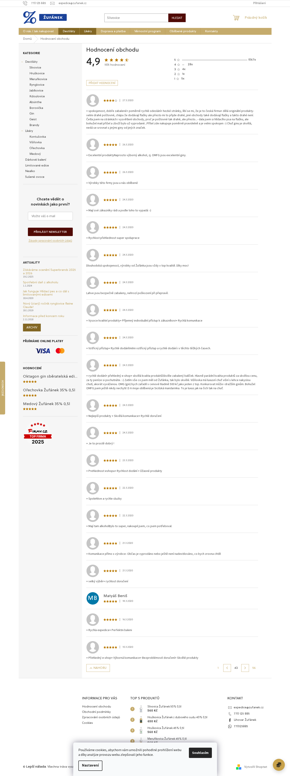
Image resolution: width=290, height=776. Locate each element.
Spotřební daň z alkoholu (40, 282)
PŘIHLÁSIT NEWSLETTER (50, 232)
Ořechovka (37, 148)
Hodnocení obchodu (96, 706)
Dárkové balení (35, 159)
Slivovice (35, 67)
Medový (35, 154)
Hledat (177, 18)
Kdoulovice (37, 96)
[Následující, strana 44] (245, 668)
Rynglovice (36, 84)
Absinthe (35, 102)
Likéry (29, 131)
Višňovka (35, 142)
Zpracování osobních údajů (101, 717)
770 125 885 (242, 713)
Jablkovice (36, 90)
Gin (31, 113)
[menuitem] (38, 31)
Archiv (31, 327)
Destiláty (31, 61)
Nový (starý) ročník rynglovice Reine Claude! (48, 305)
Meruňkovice (38, 79)
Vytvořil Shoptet (255, 766)
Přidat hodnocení (102, 83)
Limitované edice (37, 165)
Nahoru (99, 667)
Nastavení (90, 765)
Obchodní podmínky (96, 711)
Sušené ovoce (34, 176)
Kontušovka (37, 136)
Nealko (30, 171)
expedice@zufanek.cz (249, 707)
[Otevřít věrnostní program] (279, 765)
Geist (33, 119)
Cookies (87, 722)
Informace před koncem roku (43, 316)
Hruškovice (37, 73)
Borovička (36, 108)
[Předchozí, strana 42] (227, 668)
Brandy (34, 125)
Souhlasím (200, 752)
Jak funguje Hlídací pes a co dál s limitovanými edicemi (46, 293)
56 (254, 667)
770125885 (241, 726)
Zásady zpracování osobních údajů (50, 240)
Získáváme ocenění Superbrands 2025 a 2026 (49, 271)
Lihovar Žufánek (245, 719)
